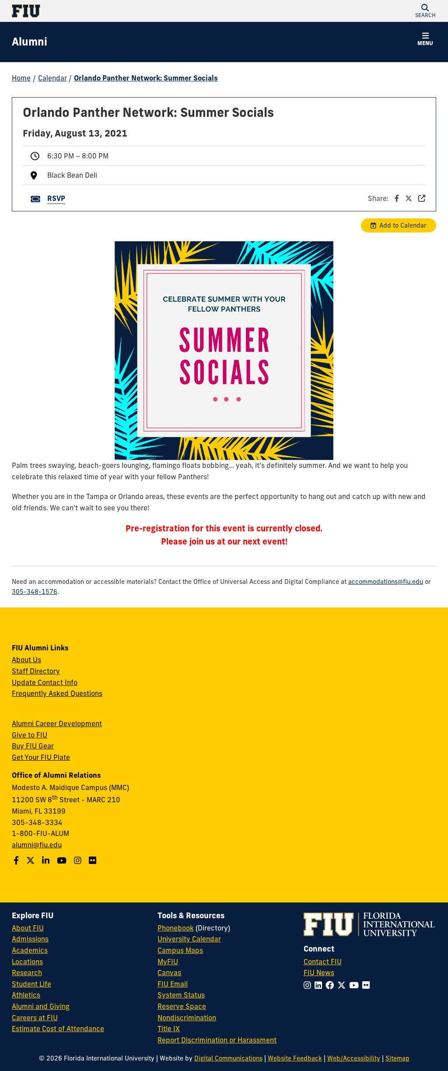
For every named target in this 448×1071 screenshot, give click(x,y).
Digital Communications (228, 1058)
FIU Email (173, 984)
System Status (181, 994)
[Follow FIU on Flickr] (367, 985)
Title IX (169, 1028)
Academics (30, 950)
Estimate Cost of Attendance (58, 1028)
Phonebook (176, 928)
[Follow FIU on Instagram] (309, 985)
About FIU (28, 928)
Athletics (26, 994)
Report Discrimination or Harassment (217, 1040)
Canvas (169, 972)
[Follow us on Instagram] (78, 860)
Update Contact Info (44, 682)
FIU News (319, 972)
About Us (26, 659)
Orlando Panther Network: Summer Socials (146, 78)
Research (27, 972)
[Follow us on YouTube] (62, 860)
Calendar (52, 78)
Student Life (31, 984)
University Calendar (189, 938)
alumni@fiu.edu (37, 844)
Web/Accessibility (353, 1058)
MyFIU (168, 961)
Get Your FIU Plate (41, 757)
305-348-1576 (34, 592)
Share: (379, 198)
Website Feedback (295, 1058)
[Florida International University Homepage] (118, 11)
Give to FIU (29, 734)
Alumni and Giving (41, 1006)
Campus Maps (180, 950)
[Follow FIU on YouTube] (355, 985)
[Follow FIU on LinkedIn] (320, 985)
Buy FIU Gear (33, 745)
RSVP (56, 198)
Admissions (30, 938)
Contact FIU (323, 961)
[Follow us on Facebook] (17, 860)
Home (21, 78)
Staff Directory (36, 671)
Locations (27, 961)
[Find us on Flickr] (93, 860)
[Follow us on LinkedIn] (46, 860)
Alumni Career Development (57, 723)
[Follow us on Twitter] (31, 860)
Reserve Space (182, 1006)
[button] (425, 11)
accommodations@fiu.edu (385, 582)
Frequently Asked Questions (57, 693)
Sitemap (397, 1058)
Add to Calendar (403, 225)
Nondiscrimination (187, 1017)
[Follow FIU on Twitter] (343, 985)
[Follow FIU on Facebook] (331, 985)
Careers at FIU (35, 1017)
